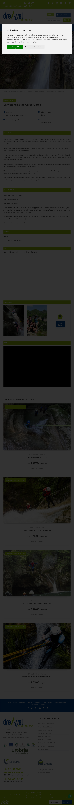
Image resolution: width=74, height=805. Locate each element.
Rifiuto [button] (19, 47)
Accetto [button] (10, 47)
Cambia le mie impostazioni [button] (34, 47)
